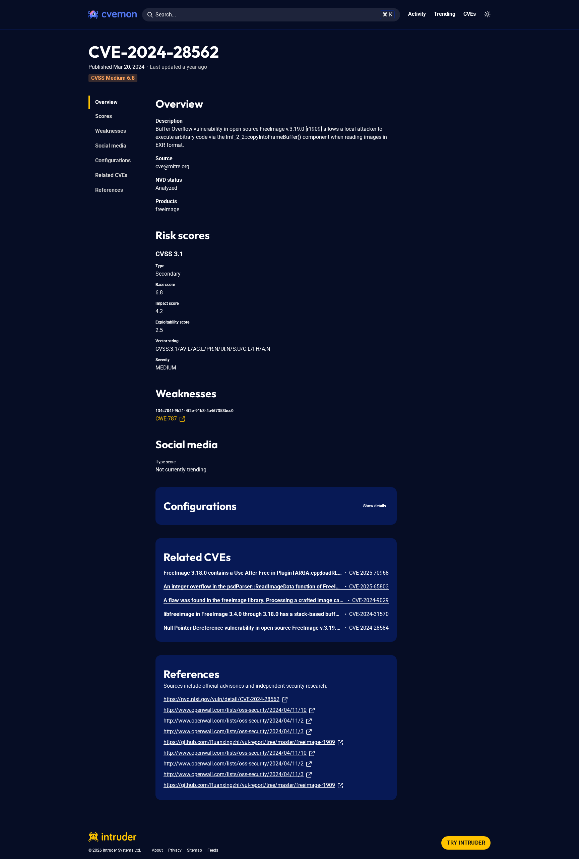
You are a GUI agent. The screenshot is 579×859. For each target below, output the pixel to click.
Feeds (212, 850)
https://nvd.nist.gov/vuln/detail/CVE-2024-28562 (221, 699)
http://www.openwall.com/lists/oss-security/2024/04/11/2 (234, 721)
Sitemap (194, 850)
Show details (374, 506)
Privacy (175, 850)
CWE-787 (166, 418)
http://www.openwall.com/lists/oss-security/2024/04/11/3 (234, 731)
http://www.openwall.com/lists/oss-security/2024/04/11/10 (235, 710)
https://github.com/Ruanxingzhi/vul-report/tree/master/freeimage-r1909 (249, 742)
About (157, 850)
